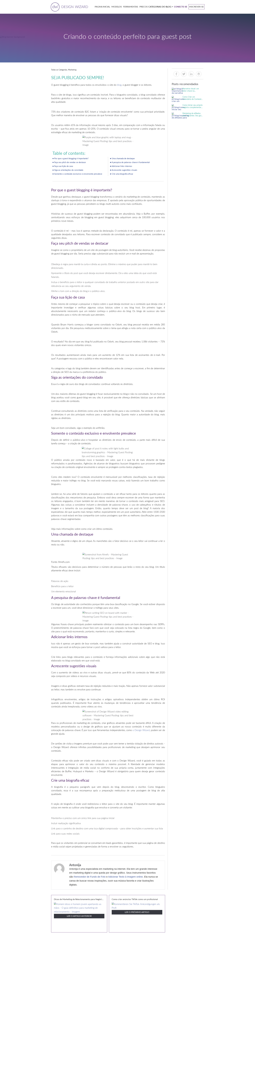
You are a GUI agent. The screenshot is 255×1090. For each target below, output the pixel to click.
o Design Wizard (141, 730)
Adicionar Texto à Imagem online (125, 876)
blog (119, 85)
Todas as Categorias (59, 70)
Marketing (72, 70)
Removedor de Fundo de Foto (90, 876)
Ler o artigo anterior (79, 916)
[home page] (69, 6)
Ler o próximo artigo (137, 912)
